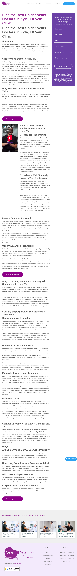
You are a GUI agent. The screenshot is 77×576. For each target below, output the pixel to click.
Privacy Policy (65, 76)
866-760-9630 (17, 563)
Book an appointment (47, 555)
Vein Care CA (62, 552)
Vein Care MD (62, 555)
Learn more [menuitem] (48, 3)
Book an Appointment (12, 119)
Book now (69, 3)
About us (48, 558)
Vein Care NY (62, 558)
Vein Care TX (66, 561)
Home (47, 552)
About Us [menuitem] (38, 3)
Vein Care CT (70, 552)
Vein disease (48, 564)
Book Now (62, 66)
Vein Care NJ (71, 555)
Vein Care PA (70, 558)
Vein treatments (48, 561)
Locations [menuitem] (57, 3)
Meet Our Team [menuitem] (29, 3)
